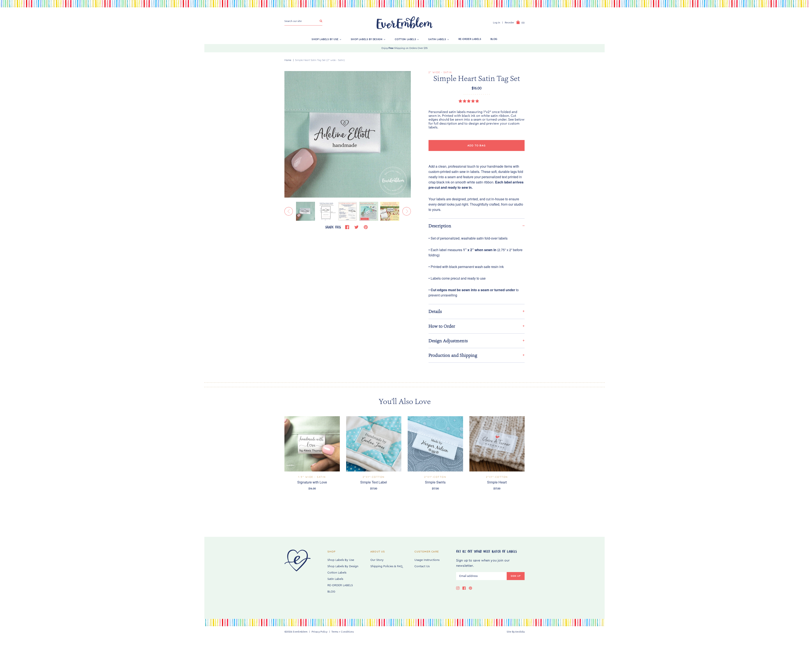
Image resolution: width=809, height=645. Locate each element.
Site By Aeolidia (516, 631)
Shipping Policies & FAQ (386, 566)
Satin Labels (437, 39)
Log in (496, 22)
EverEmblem (300, 631)
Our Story (377, 560)
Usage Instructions (426, 560)
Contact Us (422, 566)
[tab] (477, 225)
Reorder (509, 22)
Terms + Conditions (342, 631)
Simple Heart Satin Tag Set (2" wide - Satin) (320, 60)
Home (287, 60)
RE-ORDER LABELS (469, 39)
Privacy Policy (319, 631)
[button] (469, 101)
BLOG (493, 39)
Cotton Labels (405, 39)
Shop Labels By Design (367, 39)
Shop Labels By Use (325, 39)
